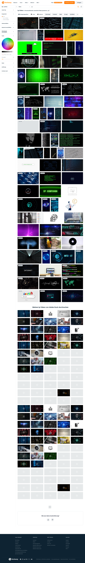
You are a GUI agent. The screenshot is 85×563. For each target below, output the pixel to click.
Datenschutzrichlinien (64, 559)
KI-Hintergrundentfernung (20, 552)
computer (55, 14)
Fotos (21, 2)
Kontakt (48, 541)
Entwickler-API (18, 548)
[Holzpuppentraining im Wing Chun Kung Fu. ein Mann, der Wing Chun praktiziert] (27, 217)
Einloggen (79, 2)
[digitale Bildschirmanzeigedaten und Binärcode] (33, 153)
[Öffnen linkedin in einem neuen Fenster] (24, 559)
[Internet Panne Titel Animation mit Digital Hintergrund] (28, 270)
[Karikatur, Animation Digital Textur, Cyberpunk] (38, 75)
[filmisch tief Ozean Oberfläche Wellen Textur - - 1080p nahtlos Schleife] (28, 178)
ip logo (66, 14)
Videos (26, 2)
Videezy (16, 543)
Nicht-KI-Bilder (6, 19)
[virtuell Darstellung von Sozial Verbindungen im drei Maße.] (40, 35)
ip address (72, 14)
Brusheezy (17, 540)
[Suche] (78, 6)
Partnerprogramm (36, 543)
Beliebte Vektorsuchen (37, 545)
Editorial (32, 2)
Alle (4, 16)
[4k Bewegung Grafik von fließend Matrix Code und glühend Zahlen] (79, 256)
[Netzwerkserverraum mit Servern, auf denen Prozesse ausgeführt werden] (71, 48)
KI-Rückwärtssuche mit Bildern (21, 550)
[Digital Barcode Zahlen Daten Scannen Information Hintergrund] (28, 62)
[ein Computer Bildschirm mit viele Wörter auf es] (54, 205)
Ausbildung (17, 547)
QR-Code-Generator (19, 553)
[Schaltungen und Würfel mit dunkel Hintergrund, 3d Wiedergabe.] (54, 75)
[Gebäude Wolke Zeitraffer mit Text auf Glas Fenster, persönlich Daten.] (73, 217)
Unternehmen (18, 545)
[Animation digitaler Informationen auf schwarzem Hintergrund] (50, 178)
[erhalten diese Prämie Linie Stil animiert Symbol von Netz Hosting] (53, 217)
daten (60, 14)
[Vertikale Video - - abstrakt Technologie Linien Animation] (58, 113)
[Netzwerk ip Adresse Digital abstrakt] (72, 178)
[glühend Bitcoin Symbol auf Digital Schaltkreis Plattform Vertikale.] (21, 113)
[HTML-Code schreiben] (72, 165)
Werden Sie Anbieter (51, 545)
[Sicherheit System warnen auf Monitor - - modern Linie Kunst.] (72, 191)
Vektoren (15, 2)
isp (77, 14)
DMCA (34, 541)
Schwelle (4, 57)
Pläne (52, 2)
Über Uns (49, 543)
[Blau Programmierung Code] (72, 126)
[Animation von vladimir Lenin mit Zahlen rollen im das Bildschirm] (29, 140)
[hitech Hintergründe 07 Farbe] (73, 101)
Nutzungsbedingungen (55, 559)
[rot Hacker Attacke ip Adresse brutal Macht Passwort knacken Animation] (72, 113)
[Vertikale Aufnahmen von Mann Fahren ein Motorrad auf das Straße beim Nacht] (54, 153)
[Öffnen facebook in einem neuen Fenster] (20, 559)
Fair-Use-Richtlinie (72, 559)
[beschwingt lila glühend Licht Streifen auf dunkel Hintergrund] (28, 230)
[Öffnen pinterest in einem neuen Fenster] (26, 559)
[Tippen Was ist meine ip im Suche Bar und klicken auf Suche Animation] (28, 296)
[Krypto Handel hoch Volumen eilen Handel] (50, 62)
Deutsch (67, 545)
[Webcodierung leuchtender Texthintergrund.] (72, 270)
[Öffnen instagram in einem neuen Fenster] (22, 559)
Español (67, 541)
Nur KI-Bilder (5, 18)
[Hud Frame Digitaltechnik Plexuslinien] (50, 165)
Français (67, 547)
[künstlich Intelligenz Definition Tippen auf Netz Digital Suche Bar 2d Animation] (28, 165)
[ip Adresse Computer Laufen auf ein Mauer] (50, 23)
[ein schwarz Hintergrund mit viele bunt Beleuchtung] (47, 153)
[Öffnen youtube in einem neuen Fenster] (31, 559)
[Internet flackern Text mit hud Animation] (63, 256)
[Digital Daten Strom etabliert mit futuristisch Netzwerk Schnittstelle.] (72, 296)
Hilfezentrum (49, 540)
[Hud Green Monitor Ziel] (72, 283)
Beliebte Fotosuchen (37, 547)
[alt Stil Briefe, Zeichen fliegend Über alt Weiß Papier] (28, 283)
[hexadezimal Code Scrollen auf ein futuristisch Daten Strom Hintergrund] (28, 113)
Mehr (38, 2)
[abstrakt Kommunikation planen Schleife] (50, 230)
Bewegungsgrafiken (24, 14)
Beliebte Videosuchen (37, 548)
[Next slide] (81, 14)
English (67, 540)
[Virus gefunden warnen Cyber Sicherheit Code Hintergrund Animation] (71, 140)
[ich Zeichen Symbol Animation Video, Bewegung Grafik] (28, 126)
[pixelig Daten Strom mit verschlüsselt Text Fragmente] (46, 140)
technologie (47, 14)
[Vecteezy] (6, 2)
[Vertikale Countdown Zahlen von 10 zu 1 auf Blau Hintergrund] (79, 48)
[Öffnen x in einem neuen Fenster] (29, 559)
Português (68, 543)
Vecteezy (17, 541)
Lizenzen (34, 540)
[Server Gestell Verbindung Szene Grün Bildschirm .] (29, 48)
